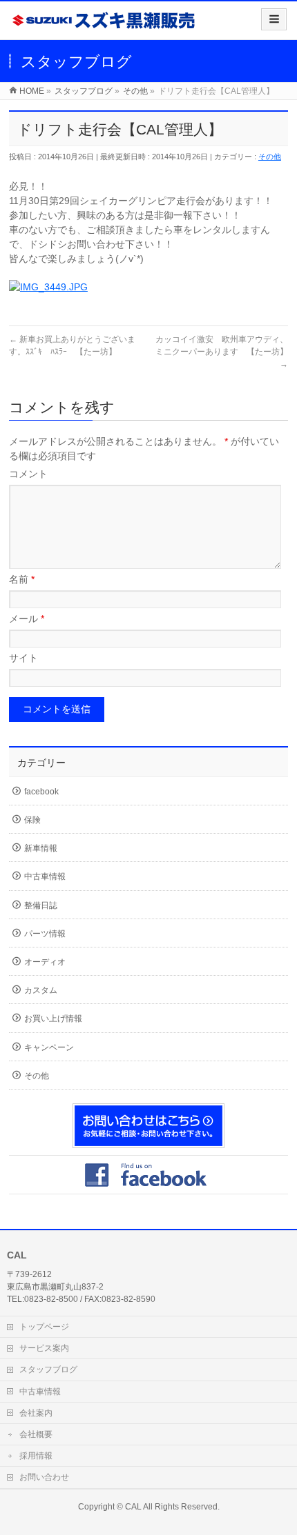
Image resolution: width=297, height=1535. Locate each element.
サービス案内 (44, 1348)
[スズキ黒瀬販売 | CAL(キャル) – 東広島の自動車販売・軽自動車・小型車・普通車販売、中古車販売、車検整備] (104, 25)
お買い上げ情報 (53, 1018)
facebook (41, 791)
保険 (32, 820)
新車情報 (40, 848)
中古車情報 (45, 876)
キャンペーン (49, 1047)
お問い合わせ (44, 1477)
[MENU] (274, 19)
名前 (22, 579)
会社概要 (35, 1434)
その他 (269, 156)
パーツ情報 (45, 934)
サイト (23, 657)
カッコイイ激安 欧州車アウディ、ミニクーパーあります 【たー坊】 (221, 351)
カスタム (40, 990)
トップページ (44, 1327)
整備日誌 (40, 905)
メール (26, 618)
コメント (28, 473)
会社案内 (35, 1413)
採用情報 (35, 1456)
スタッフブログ (48, 1369)
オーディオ (45, 962)
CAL (133, 1507)
